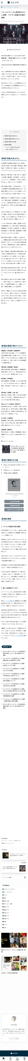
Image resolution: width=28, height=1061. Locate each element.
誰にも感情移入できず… (12, 149)
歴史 (5, 898)
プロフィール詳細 (14, 1038)
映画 (5, 921)
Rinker (16, 495)
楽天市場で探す (14, 505)
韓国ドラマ (6, 916)
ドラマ (5, 895)
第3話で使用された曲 (10, 142)
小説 (5, 927)
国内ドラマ (18, 840)
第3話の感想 (8, 145)
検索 (25, 877)
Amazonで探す (14, 501)
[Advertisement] (14, 114)
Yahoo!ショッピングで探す (14, 510)
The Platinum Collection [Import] (14, 494)
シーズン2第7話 (18, 635)
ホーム (3, 1059)
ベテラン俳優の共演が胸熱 (13, 147)
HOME (15, 1053)
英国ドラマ (6, 910)
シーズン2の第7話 (9, 601)
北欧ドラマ (6, 913)
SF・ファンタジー (8, 892)
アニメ (5, 924)
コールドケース (10, 843)
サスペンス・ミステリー (7, 840)
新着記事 (17, 1059)
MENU (10, 1059)
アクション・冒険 (8, 904)
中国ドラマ (6, 918)
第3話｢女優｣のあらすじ (11, 136)
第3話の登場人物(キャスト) (12, 139)
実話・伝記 (6, 901)
